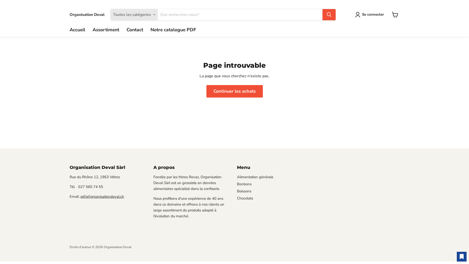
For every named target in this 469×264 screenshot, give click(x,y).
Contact (135, 30)
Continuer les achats (234, 91)
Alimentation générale (255, 177)
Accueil (77, 30)
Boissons (244, 191)
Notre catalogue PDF (173, 30)
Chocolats (245, 198)
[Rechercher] (329, 14)
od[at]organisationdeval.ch (102, 196)
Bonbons (244, 184)
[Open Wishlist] (462, 257)
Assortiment (106, 30)
